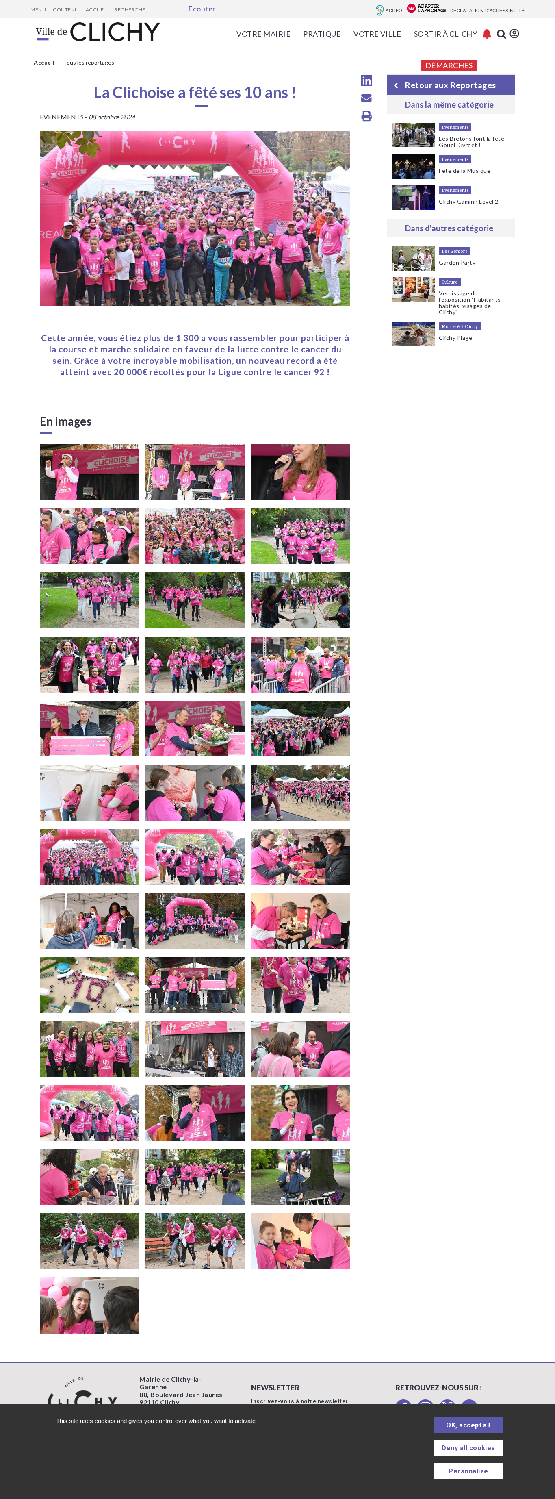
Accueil (97, 10)
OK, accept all (468, 1425)
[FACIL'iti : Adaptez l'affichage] (426, 9)
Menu (38, 10)
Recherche (130, 10)
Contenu (66, 10)
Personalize (468, 1471)
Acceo (394, 10)
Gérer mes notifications (487, 34)
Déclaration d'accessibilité (487, 10)
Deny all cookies (468, 1448)
